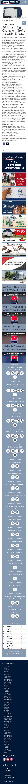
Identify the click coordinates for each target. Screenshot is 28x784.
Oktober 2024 (7, 701)
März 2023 (6, 730)
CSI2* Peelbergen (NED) (15, 563)
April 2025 (6, 691)
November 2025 (8, 680)
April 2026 (6, 673)
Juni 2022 (6, 744)
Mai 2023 (6, 727)
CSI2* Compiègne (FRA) (15, 585)
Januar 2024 (7, 715)
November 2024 (8, 699)
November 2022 (8, 736)
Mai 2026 (6, 671)
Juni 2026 (6, 670)
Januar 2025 (7, 696)
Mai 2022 (6, 746)
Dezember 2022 (8, 735)
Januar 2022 (7, 752)
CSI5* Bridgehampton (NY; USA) (15, 401)
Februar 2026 (7, 676)
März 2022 (6, 749)
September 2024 (8, 702)
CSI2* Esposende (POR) (15, 574)
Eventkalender (14, 364)
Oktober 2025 (7, 682)
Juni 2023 (6, 726)
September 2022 (8, 740)
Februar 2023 (7, 732)
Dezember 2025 (8, 679)
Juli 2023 (6, 724)
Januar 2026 (7, 677)
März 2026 (6, 674)
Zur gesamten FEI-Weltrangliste (14, 654)
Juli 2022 (6, 743)
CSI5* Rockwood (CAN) (15, 473)
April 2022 (6, 747)
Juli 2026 (6, 668)
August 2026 (7, 666)
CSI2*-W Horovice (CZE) (15, 447)
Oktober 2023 (7, 719)
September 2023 (8, 721)
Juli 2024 (6, 705)
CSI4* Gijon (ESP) (15, 417)
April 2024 (6, 710)
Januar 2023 (7, 733)
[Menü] (25, 2)
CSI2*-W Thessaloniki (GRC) (15, 530)
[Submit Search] (3, 151)
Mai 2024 (6, 708)
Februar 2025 (7, 694)
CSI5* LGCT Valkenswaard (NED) (14, 484)
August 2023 (7, 722)
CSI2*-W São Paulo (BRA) (15, 541)
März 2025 (6, 693)
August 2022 (7, 741)
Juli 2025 (6, 687)
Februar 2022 (7, 750)
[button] (4, 144)
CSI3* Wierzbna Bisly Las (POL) (15, 432)
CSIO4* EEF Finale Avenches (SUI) (15, 495)
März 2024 (6, 712)
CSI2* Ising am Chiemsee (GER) (15, 552)
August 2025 (7, 685)
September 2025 (8, 684)
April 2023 (6, 729)
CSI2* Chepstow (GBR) (14, 462)
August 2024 (7, 704)
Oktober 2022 (7, 738)
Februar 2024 (7, 713)
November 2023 (8, 718)
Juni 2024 (6, 707)
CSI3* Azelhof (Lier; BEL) (15, 519)
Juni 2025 (6, 688)
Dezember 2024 (8, 698)
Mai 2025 (6, 690)
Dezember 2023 (8, 716)
